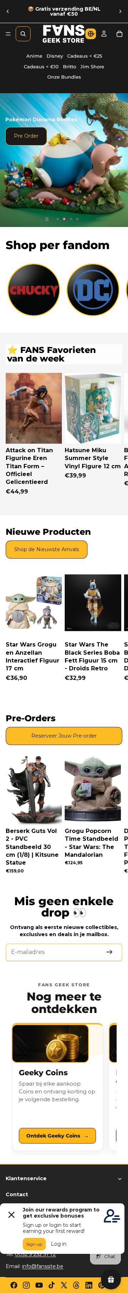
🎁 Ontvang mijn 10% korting (93, 672)
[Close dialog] (116, 619)
